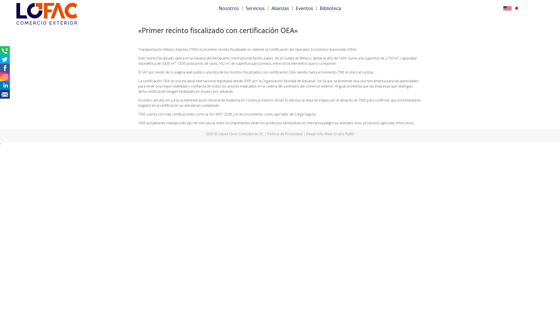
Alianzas (280, 8)
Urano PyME (344, 133)
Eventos (304, 8)
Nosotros (229, 8)
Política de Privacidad (285, 133)
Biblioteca (330, 8)
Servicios (255, 8)
